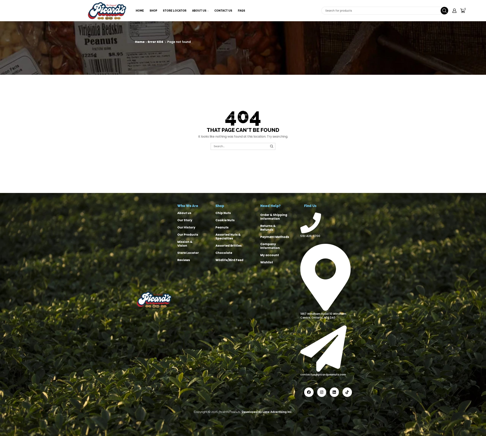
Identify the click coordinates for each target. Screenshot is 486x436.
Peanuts (222, 227)
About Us (199, 10)
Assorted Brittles (228, 246)
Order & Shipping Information (273, 217)
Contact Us (223, 10)
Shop (153, 10)
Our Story (184, 220)
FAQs (241, 10)
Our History (186, 227)
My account (269, 255)
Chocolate (223, 253)
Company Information (270, 246)
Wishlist (266, 262)
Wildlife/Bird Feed (229, 260)
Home (140, 10)
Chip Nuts (223, 213)
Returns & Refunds (268, 228)
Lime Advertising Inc (277, 412)
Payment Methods (274, 237)
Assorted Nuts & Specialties (228, 236)
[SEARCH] (271, 146)
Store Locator (174, 10)
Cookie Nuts (225, 220)
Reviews (183, 260)
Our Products (187, 235)
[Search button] (444, 10)
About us (184, 213)
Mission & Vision (185, 244)
